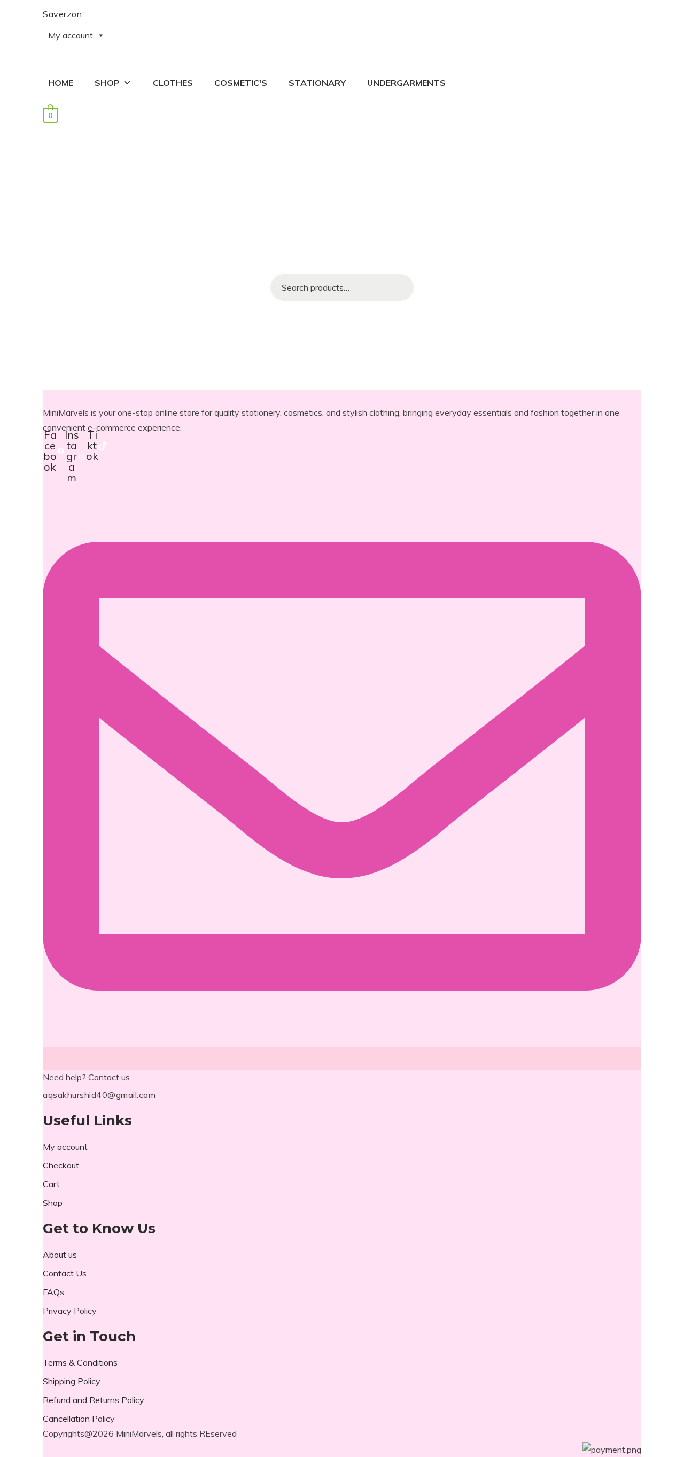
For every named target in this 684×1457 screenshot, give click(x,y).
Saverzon (62, 14)
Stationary (317, 82)
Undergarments (406, 82)
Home (60, 82)
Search (400, 287)
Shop (107, 82)
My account (70, 35)
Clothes (173, 82)
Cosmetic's (240, 82)
